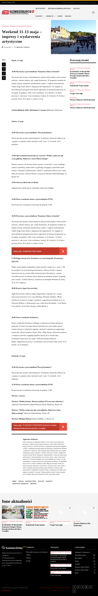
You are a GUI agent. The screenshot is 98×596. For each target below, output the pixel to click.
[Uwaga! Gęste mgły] (61, 512)
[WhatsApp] (4, 78)
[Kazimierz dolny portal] (18, 12)
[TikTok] (82, 587)
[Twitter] (4, 69)
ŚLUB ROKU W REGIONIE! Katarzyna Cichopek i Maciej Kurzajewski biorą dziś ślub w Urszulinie (80, 75)
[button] (93, 12)
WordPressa (6, 590)
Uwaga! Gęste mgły (76, 93)
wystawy (33, 483)
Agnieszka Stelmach (23, 47)
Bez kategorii (73, 97)
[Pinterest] (4, 73)
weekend (49, 481)
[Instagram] (78, 587)
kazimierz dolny (30, 481)
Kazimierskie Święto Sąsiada (79, 86)
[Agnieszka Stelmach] (16, 457)
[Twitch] (86, 587)
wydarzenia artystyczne (20, 483)
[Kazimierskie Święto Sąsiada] (37, 512)
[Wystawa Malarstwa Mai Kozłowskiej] (85, 512)
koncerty (41, 481)
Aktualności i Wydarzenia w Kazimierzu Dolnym (16, 26)
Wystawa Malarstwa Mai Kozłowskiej (82, 100)
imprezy (21, 481)
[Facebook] (4, 64)
